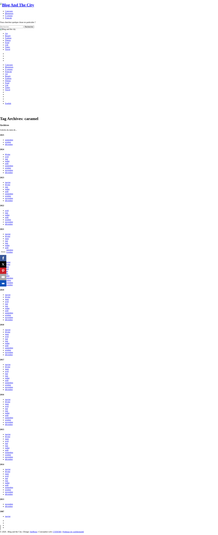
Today (7, 47)
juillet (7, 161)
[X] (3, 264)
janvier (7, 182)
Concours (9, 11)
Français (8, 72)
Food (7, 43)
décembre (9, 144)
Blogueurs (9, 13)
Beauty (8, 36)
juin (6, 187)
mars (7, 239)
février (7, 154)
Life (6, 45)
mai (6, 159)
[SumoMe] (3, 283)
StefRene (33, 532)
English (8, 103)
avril (7, 157)
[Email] (3, 277)
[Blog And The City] (17, 5)
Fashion (8, 38)
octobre (8, 142)
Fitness (8, 40)
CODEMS (57, 532)
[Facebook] (3, 258)
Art (6, 33)
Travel (7, 49)
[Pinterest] (3, 271)
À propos (8, 16)
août (6, 163)
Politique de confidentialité (73, 532)
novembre (9, 170)
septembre (9, 140)
